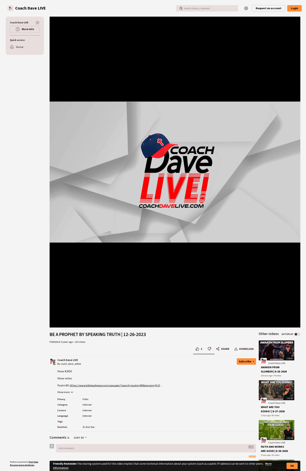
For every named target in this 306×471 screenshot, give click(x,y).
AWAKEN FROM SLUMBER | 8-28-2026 (274, 369)
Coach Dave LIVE (67, 360)
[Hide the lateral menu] (37, 23)
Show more (63, 392)
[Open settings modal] (246, 8)
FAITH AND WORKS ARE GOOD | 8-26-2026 (274, 449)
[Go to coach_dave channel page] (54, 363)
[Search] (181, 8)
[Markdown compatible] (251, 447)
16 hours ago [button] (267, 375)
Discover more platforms (22, 465)
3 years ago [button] (67, 342)
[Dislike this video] (209, 349)
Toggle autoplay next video (297, 334)
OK (292, 466)
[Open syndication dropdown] (68, 438)
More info (27, 29)
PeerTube (33, 462)
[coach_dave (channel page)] (264, 361)
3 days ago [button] (266, 455)
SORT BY (79, 438)
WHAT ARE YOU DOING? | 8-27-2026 (273, 409)
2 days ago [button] (266, 415)
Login (294, 8)
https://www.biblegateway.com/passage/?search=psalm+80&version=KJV (115, 385)
